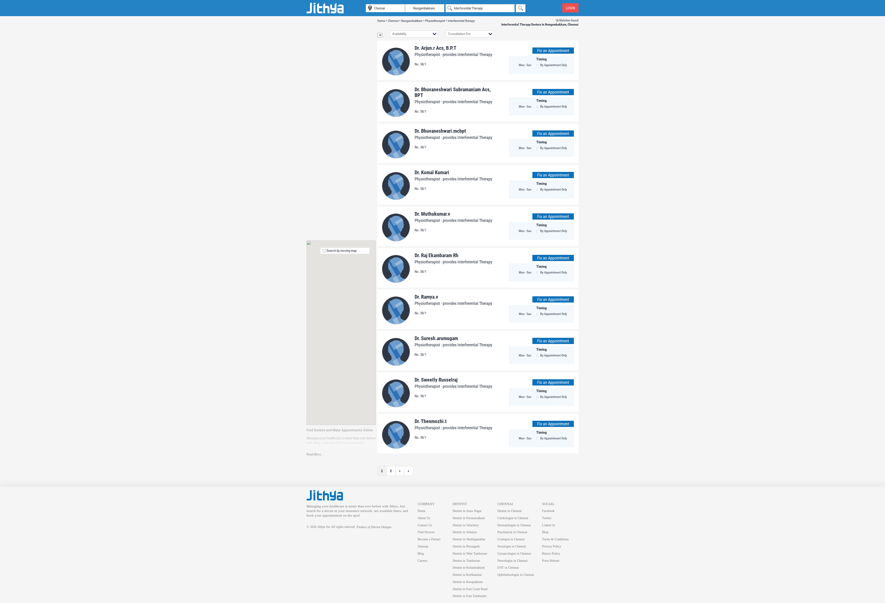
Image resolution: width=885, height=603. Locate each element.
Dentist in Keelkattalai (467, 575)
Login (570, 8)
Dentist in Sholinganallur (469, 539)
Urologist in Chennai (511, 539)
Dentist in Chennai (509, 511)
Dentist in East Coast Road (470, 589)
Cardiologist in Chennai (512, 518)
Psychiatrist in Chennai (512, 532)
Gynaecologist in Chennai (514, 553)
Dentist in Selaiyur (465, 532)
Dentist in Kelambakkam (469, 567)
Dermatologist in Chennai (514, 525)
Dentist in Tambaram (466, 560)
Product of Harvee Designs (374, 527)
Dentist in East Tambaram (470, 596)
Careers (422, 560)
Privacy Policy (551, 546)
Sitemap (423, 546)
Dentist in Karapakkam (468, 582)
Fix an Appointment (553, 50)
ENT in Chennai (508, 567)
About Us (424, 518)
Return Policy (551, 553)
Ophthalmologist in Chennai (515, 575)
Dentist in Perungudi (466, 546)
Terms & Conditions (555, 539)
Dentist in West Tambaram (470, 553)
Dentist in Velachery (466, 525)
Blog (421, 553)
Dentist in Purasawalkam (469, 518)
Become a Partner (429, 539)
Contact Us (425, 525)
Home (421, 511)
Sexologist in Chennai (511, 546)
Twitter (547, 518)
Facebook (548, 511)
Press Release (550, 560)
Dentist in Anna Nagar (467, 511)
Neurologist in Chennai (512, 560)
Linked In (548, 525)
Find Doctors (426, 532)
